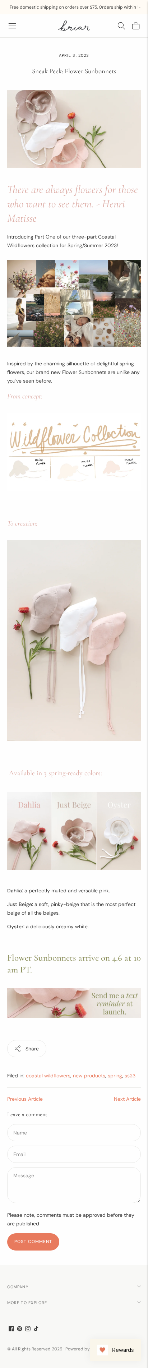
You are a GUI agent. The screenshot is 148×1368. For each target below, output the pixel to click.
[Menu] (12, 26)
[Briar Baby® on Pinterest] (19, 1329)
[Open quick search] (121, 26)
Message (23, 1167)
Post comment (33, 1241)
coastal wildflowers (48, 1075)
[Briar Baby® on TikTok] (36, 1329)
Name (20, 1124)
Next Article (127, 1099)
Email (20, 1145)
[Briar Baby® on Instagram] (28, 1329)
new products (89, 1075)
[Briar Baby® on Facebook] (11, 1329)
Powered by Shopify (85, 1349)
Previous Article (25, 1099)
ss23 (130, 1075)
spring (115, 1075)
